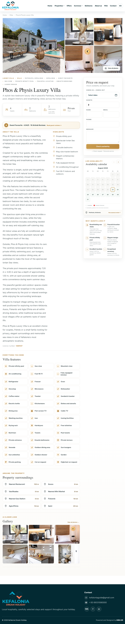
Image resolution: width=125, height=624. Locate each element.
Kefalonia (88, 6)
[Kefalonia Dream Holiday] (13, 5)
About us (98, 6)
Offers (69, 6)
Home (50, 6)
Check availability (102, 146)
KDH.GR (120, 620)
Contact (113, 6)
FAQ (106, 6)
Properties (59, 6)
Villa (19, 78)
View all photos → (73, 522)
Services (78, 6)
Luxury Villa (8, 78)
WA (86, 609)
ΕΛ (120, 6)
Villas (11, 15)
